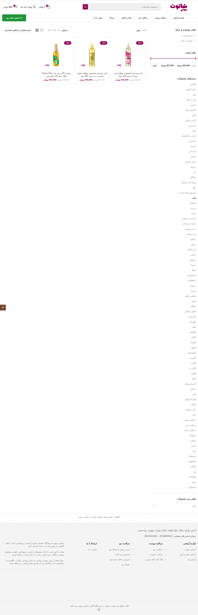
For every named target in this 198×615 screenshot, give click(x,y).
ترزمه (193, 208)
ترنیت (193, 213)
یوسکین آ (192, 487)
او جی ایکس (190, 120)
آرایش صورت (190, 549)
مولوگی (192, 435)
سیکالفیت (192, 280)
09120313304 (151, 536)
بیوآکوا (193, 177)
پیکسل (193, 203)
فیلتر (154, 66)
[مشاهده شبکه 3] (41, 30)
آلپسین (193, 84)
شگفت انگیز (190, 296)
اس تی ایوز (191, 100)
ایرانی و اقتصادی (188, 136)
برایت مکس (190, 161)
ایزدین (193, 146)
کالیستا (193, 332)
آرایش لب (191, 559)
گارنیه (193, 363)
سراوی (193, 260)
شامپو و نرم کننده (122, 554)
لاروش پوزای (190, 384)
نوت (194, 451)
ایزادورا (192, 141)
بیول (194, 187)
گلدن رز (192, 368)
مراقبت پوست (189, 420)
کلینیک (193, 342)
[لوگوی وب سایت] (179, 7)
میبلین (193, 440)
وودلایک (192, 476)
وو (195, 471)
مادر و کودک (190, 409)
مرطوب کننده (190, 430)
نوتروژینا (192, 456)
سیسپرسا (192, 275)
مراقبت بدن (158, 549)
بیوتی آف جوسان (188, 182)
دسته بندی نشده (189, 223)
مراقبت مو (191, 425)
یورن (194, 482)
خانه (144, 30)
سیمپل (193, 286)
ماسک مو (126, 564)
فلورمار (192, 322)
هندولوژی (192, 461)
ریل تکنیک (191, 249)
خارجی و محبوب (189, 218)
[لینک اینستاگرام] (99, 609)
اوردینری (192, 125)
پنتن (194, 198)
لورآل (193, 404)
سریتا (193, 265)
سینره (193, 291)
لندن (194, 394)
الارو (194, 115)
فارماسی (192, 316)
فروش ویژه (188, 35)
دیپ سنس (191, 234)
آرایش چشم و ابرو (188, 554)
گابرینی (193, 358)
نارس (193, 446)
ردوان (193, 244)
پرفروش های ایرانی (187, 193)
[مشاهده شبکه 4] (37, 30)
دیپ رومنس (190, 229)
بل (195, 172)
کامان (193, 337)
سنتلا (194, 270)
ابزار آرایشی (190, 89)
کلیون (193, 347)
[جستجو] (85, 6)
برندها (193, 167)
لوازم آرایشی (190, 399)
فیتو (194, 327)
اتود (194, 94)
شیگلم (193, 306)
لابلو (194, 378)
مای (194, 414)
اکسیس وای (191, 110)
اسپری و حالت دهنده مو (120, 559)
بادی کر (192, 151)
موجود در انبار (187, 40)
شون (194, 301)
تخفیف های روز (12, 18)
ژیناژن (193, 254)
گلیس (193, 373)
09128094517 (166, 536)
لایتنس (193, 389)
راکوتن (193, 239)
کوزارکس (192, 353)
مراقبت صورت (156, 554)
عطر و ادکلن (190, 311)
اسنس (193, 105)
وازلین (193, 466)
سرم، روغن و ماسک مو (119, 549)
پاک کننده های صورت (154, 559)
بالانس (193, 156)
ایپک (194, 131)
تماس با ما (92, 549)
